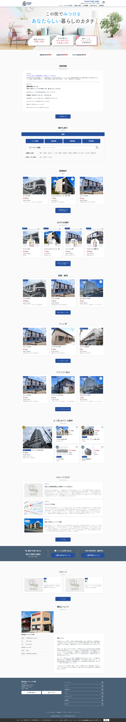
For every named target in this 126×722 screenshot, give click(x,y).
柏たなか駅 (81, 153)
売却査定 (101, 5)
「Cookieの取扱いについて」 (87, 720)
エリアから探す (68, 5)
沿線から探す (77, 5)
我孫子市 (45, 157)
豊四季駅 (75, 153)
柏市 (41, 157)
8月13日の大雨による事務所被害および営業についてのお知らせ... (42, 75)
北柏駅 (44, 153)
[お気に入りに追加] (44, 179)
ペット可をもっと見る (63, 360)
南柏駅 (70, 153)
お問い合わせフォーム (63, 555)
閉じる (106, 720)
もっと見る (63, 539)
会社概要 (85, 5)
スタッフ (66, 686)
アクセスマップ (68, 696)
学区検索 (91, 141)
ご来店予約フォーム (92, 555)
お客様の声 (67, 689)
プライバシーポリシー (68, 712)
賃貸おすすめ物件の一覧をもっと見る (63, 263)
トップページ (67, 682)
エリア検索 (35, 141)
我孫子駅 (65, 153)
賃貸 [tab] (63, 134)
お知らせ (66, 703)
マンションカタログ (51, 712)
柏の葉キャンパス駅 (52, 153)
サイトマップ (77, 712)
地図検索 (72, 141)
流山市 (50, 157)
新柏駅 (59, 153)
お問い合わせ (93, 5)
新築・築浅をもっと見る (63, 312)
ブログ (66, 693)
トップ (60, 5)
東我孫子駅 (93, 153)
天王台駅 (87, 153)
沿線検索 (53, 141)
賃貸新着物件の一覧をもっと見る (63, 210)
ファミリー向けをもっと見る (63, 409)
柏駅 (41, 153)
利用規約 (59, 712)
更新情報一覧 (63, 116)
